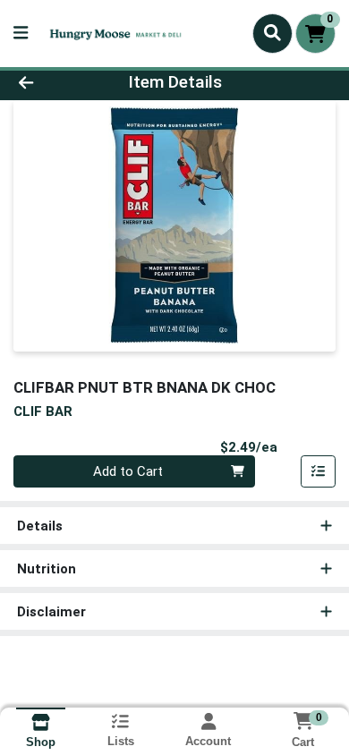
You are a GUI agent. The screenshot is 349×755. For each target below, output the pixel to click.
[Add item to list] (318, 471)
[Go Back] (53, 83)
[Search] (272, 33)
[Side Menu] (20, 33)
